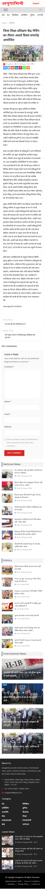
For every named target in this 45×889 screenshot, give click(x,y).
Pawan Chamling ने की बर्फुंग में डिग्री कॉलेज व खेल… (28, 592)
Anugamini (10, 64)
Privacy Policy (23, 884)
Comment (9, 367)
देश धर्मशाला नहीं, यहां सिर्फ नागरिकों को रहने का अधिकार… (28, 471)
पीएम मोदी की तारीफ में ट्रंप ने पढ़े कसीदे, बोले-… (21, 699)
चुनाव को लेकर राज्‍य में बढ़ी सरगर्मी (27, 616)
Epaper (36, 3)
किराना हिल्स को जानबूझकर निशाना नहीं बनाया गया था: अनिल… (28, 484)
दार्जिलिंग (24, 15)
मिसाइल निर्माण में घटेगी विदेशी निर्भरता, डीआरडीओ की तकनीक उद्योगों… (28, 533)
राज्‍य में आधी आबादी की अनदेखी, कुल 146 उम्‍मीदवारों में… (28, 604)
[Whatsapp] (24, 67)
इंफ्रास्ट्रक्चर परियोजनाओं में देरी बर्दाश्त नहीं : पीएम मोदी (28, 520)
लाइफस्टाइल (6, 820)
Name (7, 402)
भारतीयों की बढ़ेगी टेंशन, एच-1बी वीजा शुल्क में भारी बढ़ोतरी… (22, 674)
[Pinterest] (20, 67)
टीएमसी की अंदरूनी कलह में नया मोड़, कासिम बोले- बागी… (28, 545)
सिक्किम (15, 15)
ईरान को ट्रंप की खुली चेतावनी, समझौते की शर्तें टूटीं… (21, 724)
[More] (28, 67)
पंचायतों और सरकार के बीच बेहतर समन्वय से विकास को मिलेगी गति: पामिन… (28, 862)
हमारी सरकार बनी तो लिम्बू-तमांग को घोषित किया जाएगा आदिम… (27, 629)
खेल (3, 824)
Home (4, 23)
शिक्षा (25, 816)
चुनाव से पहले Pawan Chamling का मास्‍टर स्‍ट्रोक (28, 641)
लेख (3, 816)
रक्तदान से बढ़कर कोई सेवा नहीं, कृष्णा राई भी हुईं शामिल (28, 850)
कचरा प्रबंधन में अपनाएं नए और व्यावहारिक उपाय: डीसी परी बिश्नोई (29, 838)
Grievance (11, 884)
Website (7, 427)
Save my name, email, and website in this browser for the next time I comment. (22, 442)
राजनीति (40, 15)
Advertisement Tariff (13, 881)
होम (3, 15)
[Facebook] (5, 67)
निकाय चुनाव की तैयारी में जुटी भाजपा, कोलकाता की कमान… (28, 496)
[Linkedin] (16, 67)
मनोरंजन (26, 824)
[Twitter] (9, 67)
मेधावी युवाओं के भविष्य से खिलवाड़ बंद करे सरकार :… (28, 508)
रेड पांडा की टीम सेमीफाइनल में (15, 324)
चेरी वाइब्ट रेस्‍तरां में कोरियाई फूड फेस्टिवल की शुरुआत (20, 336)
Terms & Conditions (32, 881)
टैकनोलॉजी (27, 820)
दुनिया (32, 15)
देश (8, 15)
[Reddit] (12, 67)
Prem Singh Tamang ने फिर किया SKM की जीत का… (28, 580)
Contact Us (35, 884)
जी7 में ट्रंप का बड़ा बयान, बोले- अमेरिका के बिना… (21, 748)
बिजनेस (25, 812)
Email (7, 414)
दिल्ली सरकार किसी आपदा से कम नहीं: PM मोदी (28, 567)
